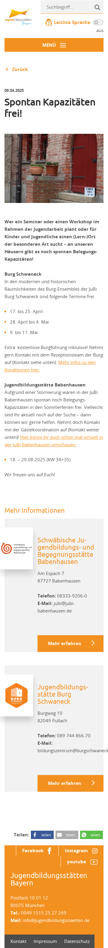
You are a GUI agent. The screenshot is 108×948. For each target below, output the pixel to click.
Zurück (20, 69)
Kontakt (18, 941)
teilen (46, 834)
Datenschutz (77, 941)
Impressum (45, 941)
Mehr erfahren (64, 643)
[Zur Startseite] (18, 16)
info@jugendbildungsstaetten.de (56, 920)
